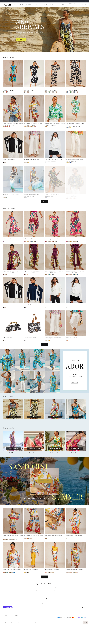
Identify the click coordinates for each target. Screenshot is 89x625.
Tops (12, 421)
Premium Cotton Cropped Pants (71, 337)
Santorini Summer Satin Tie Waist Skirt (52, 569)
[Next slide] (47, 53)
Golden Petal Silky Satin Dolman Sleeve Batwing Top (54, 88)
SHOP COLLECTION (45, 481)
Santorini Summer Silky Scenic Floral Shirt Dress (33, 123)
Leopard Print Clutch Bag (7, 337)
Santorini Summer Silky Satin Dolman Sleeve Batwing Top (13, 536)
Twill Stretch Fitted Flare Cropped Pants (31, 569)
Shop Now (44, 29)
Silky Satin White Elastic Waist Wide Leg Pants (74, 159)
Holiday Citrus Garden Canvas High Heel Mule (53, 535)
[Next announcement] (85, 1)
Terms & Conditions (48, 603)
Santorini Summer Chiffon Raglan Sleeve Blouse (12, 569)
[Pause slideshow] (50, 53)
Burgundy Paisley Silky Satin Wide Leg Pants (32, 271)
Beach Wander (12, 452)
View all (44, 201)
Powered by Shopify (11, 622)
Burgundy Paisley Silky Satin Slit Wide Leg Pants (75, 271)
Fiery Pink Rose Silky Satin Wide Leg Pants (73, 238)
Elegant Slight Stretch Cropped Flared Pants (32, 159)
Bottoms (33, 421)
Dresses (54, 421)
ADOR (7, 622)
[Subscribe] (54, 590)
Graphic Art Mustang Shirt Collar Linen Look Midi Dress (75, 124)
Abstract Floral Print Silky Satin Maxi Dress (32, 88)
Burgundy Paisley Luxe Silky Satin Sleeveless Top (54, 271)
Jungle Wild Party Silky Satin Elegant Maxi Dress (12, 88)
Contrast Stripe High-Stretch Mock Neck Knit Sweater (33, 304)
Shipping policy (36, 622)
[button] (22, 5)
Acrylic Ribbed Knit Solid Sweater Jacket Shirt (53, 304)
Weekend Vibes (75, 452)
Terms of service (30, 622)
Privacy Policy (40, 603)
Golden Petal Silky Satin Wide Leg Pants (73, 88)
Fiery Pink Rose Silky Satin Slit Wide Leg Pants (32, 238)
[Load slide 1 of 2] (42, 53)
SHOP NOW (44, 370)
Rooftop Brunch (54, 452)
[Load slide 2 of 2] (44, 53)
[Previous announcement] (3, 1)
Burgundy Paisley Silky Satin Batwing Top (11, 271)
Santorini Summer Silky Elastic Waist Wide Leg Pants (33, 535)
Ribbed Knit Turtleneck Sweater (9, 159)
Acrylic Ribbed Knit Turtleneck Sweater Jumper (53, 159)
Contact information (43, 622)
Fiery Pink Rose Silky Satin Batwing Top (52, 238)
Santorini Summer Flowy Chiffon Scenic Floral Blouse (13, 123)
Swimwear (75, 421)
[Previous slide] (39, 53)
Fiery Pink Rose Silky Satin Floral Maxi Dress (11, 238)
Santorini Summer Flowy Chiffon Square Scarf (74, 535)
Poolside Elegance (33, 452)
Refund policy (18, 622)
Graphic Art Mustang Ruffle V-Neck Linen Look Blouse (55, 123)
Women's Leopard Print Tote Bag (30, 337)
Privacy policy (24, 622)
